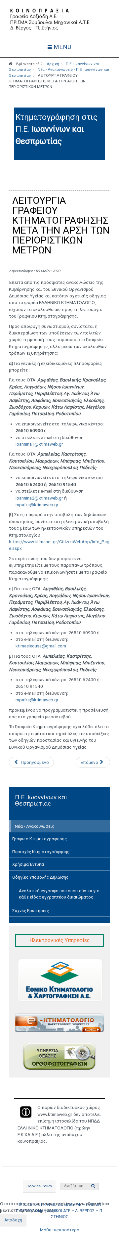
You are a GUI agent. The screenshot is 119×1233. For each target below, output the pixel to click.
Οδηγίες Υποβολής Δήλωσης (40, 877)
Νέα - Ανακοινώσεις (34, 826)
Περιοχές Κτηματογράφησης (40, 851)
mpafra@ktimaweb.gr (37, 504)
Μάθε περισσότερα (59, 1229)
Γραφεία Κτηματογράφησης (39, 838)
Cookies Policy (39, 1186)
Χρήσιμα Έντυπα (28, 864)
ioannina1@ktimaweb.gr (39, 444)
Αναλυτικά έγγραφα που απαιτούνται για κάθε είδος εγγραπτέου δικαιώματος (59, 894)
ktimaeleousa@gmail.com (41, 645)
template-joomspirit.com (117, 1117)
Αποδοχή (13, 1219)
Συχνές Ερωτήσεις (30, 910)
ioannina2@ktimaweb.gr (39, 498)
